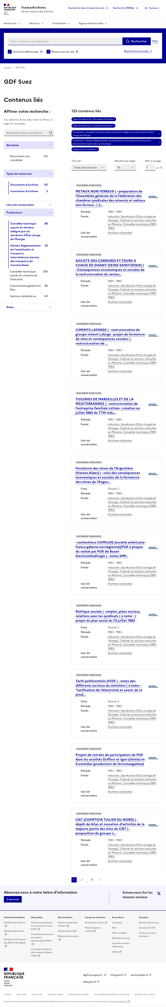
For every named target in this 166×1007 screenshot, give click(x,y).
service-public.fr (139, 975)
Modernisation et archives (93, 929)
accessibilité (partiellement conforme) (112, 994)
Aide (114, 927)
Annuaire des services (149, 922)
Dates (10, 307)
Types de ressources (19, 174)
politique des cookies (145, 994)
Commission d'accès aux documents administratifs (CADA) (42, 937)
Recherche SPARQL (123, 8)
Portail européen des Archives (67, 924)
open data (21, 994)
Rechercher (10, 23)
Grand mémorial (65, 931)
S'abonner (12, 899)
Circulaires (117, 922)
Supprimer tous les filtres (84, 149)
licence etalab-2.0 (119, 1001)
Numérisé (12, 145)
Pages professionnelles (91, 23)
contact (7, 994)
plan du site (37, 994)
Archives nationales (120, 233)
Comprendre (59, 23)
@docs (115, 951)
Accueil (7, 67)
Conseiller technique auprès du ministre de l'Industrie (23, 275)
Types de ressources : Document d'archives (93, 119)
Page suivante (100, 879)
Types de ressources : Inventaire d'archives (92, 125)
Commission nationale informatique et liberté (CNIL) (41, 952)
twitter (159, 893)
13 (92, 879)
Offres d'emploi (119, 933)
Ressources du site (63, 52)
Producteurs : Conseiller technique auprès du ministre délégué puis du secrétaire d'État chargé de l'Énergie (113, 134)
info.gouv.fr (116, 975)
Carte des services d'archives (147, 935)
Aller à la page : (153, 161)
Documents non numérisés (20, 158)
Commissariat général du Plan (25, 288)
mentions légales (55, 994)
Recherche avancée (136, 51)
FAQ (154, 41)
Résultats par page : (125, 161)
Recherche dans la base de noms (86, 8)
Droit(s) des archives (94, 922)
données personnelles (79, 994)
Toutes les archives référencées (120, 945)
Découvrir (34, 23)
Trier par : (76, 161)
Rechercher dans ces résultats (50, 133)
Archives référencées (26, 52)
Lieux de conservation (20, 205)
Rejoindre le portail (121, 938)
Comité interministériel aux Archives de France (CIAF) (41, 926)
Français (153, 8)
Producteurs (14, 212)
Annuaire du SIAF (147, 927)
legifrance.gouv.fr (93, 975)
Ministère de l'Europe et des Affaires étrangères (15, 941)
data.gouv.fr (89, 982)
